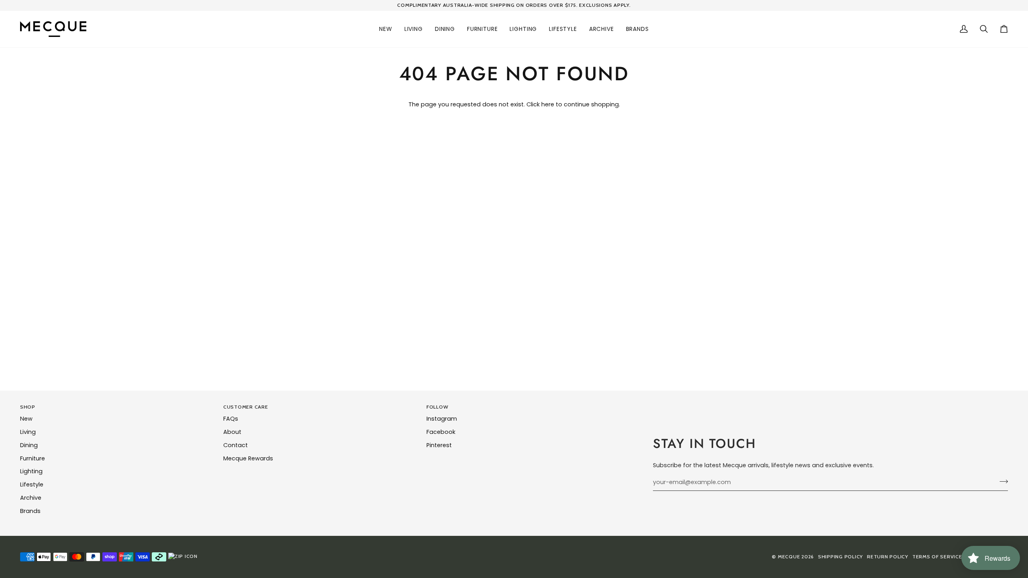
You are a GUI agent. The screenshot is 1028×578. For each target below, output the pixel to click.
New (26, 419)
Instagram (441, 419)
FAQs (230, 419)
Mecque (789, 557)
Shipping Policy (840, 557)
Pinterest (439, 445)
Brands (30, 511)
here (547, 104)
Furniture (32, 458)
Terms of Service (937, 557)
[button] (385, 29)
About (232, 432)
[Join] (1001, 481)
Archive (30, 498)
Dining (29, 445)
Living (28, 432)
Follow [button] (437, 407)
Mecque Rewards (248, 458)
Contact (235, 445)
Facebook (440, 432)
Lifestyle (31, 484)
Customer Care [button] (245, 407)
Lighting (31, 471)
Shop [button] (27, 407)
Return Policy (887, 557)
